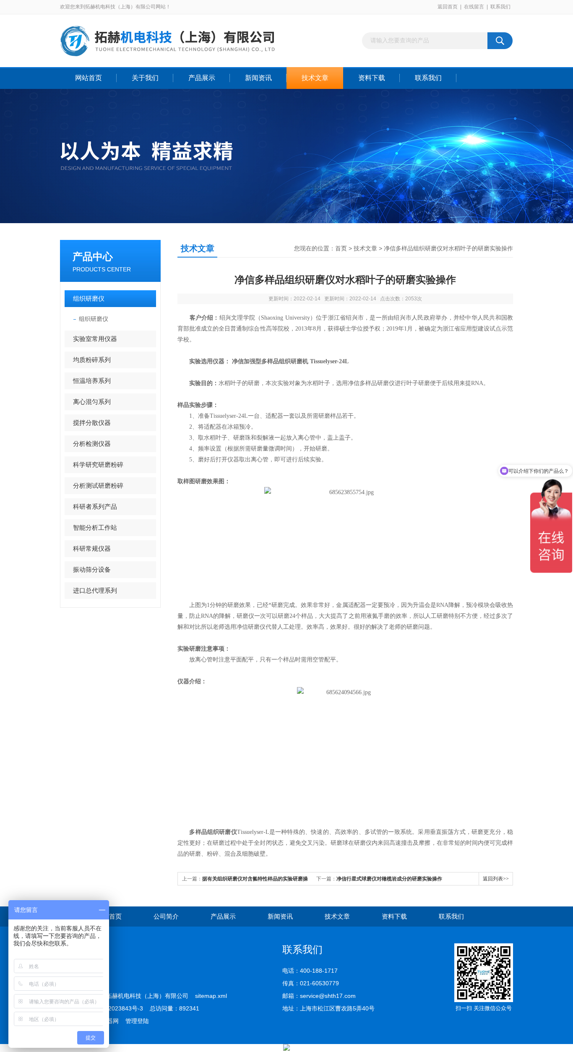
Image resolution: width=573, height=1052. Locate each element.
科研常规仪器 (92, 548)
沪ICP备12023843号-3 (113, 1008)
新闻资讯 (258, 77)
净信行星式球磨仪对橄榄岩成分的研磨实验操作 (389, 879)
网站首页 (88, 77)
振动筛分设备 (92, 569)
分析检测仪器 (92, 443)
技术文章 (315, 77)
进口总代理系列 (95, 590)
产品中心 (93, 256)
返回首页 (448, 7)
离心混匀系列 (92, 401)
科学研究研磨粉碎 (98, 464)
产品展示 (201, 77)
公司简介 (166, 916)
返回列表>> (496, 879)
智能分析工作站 (95, 527)
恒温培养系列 (92, 380)
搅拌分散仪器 (92, 422)
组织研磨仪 (88, 298)
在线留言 (474, 7)
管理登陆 (137, 1021)
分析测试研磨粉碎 (98, 485)
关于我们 (145, 77)
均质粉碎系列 (92, 359)
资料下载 (371, 77)
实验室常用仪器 (95, 338)
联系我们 (500, 7)
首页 (341, 248)
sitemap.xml (211, 995)
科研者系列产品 (95, 506)
